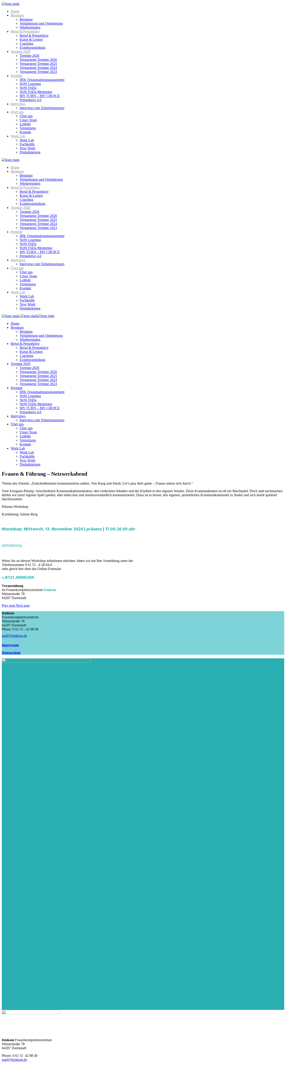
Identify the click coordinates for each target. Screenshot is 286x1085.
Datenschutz (11, 653)
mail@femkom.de (14, 1060)
